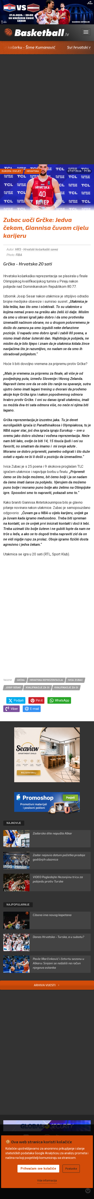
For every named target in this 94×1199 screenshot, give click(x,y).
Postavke (71, 1168)
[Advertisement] (47, 115)
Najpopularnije (18, 904)
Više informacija (47, 1180)
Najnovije (14, 823)
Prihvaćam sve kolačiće (38, 1168)
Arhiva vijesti (45, 985)
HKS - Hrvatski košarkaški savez (36, 249)
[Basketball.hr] (36, 34)
